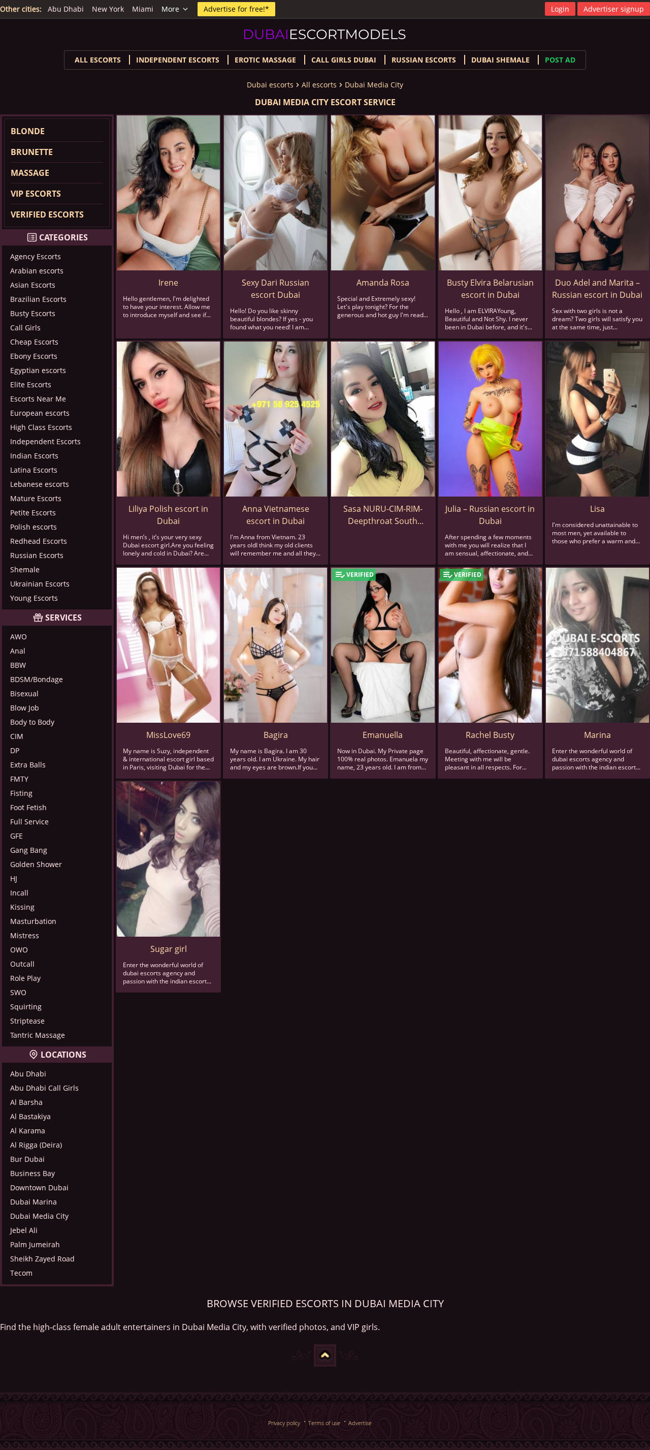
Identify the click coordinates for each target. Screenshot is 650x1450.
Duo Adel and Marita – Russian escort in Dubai (597, 288)
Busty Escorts (32, 313)
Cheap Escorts (34, 342)
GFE (16, 836)
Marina (597, 735)
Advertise (360, 1423)
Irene (168, 282)
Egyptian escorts (38, 370)
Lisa (597, 508)
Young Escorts (34, 598)
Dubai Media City (374, 84)
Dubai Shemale (500, 60)
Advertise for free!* (236, 9)
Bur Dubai (27, 1159)
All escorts (98, 60)
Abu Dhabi (66, 9)
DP (14, 750)
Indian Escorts (34, 455)
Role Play (25, 978)
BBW (18, 665)
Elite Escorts (30, 384)
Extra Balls (28, 764)
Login (560, 9)
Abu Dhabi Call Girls (44, 1088)
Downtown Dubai (39, 1187)
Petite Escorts (33, 512)
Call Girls (25, 327)
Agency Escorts (35, 256)
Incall (19, 893)
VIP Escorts (36, 193)
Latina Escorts (33, 470)
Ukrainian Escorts (40, 584)
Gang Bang (28, 850)
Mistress (24, 935)
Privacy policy (284, 1423)
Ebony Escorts (33, 356)
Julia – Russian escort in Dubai (490, 515)
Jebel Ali (24, 1230)
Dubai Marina (33, 1202)
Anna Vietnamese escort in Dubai (275, 515)
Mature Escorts (35, 498)
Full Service (29, 821)
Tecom (21, 1273)
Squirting (26, 1006)
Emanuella (383, 735)
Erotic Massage (265, 60)
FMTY (19, 779)
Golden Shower (36, 864)
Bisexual (24, 693)
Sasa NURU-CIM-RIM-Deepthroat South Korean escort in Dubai (383, 515)
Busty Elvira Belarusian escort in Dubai (490, 288)
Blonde (28, 131)
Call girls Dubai (343, 60)
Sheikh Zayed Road (42, 1258)
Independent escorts (177, 60)
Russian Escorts (424, 60)
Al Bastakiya (30, 1116)
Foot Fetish (28, 807)
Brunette (32, 152)
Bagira (276, 735)
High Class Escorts (41, 427)
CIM (16, 736)
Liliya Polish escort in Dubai (168, 515)
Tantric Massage (37, 1035)
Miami (142, 9)
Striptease (27, 1021)
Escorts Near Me (38, 399)
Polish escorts (33, 527)
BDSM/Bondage (36, 679)
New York (108, 9)
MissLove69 (168, 735)
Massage (30, 172)
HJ (13, 878)
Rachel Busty (490, 735)
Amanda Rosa (382, 282)
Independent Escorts (45, 441)
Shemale (25, 569)
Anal (17, 651)
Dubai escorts (270, 84)
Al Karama (27, 1130)
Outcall (22, 964)
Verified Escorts (47, 214)
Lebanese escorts (39, 484)
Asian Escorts (32, 285)
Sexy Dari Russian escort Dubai (275, 288)
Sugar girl (168, 948)
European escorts (40, 413)
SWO (18, 992)
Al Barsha (26, 1102)
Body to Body (32, 722)
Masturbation (33, 921)
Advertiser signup (613, 9)
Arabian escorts (36, 270)
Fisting (21, 793)
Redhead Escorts (38, 541)
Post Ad (560, 60)
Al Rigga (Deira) (36, 1145)
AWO (18, 636)
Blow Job (24, 708)
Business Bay (32, 1173)
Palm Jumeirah (35, 1244)
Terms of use (324, 1423)
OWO (19, 949)
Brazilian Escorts (38, 299)
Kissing (22, 907)
